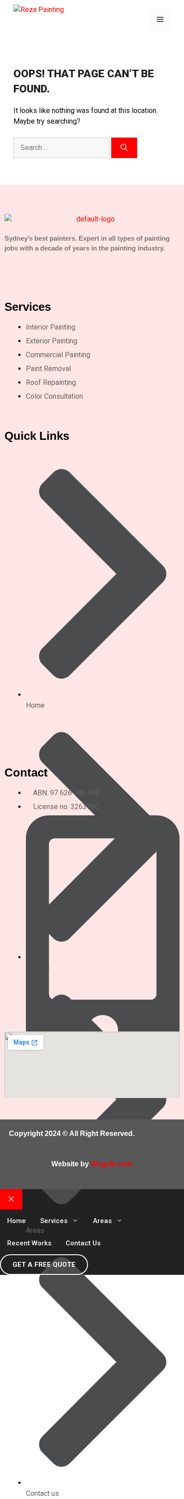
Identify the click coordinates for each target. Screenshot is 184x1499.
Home (16, 1221)
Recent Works (29, 1243)
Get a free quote (44, 1265)
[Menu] (160, 20)
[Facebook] (30, 264)
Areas (102, 1221)
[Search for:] (62, 147)
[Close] (11, 1199)
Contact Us (83, 1243)
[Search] (124, 148)
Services (53, 1221)
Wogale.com (112, 1164)
